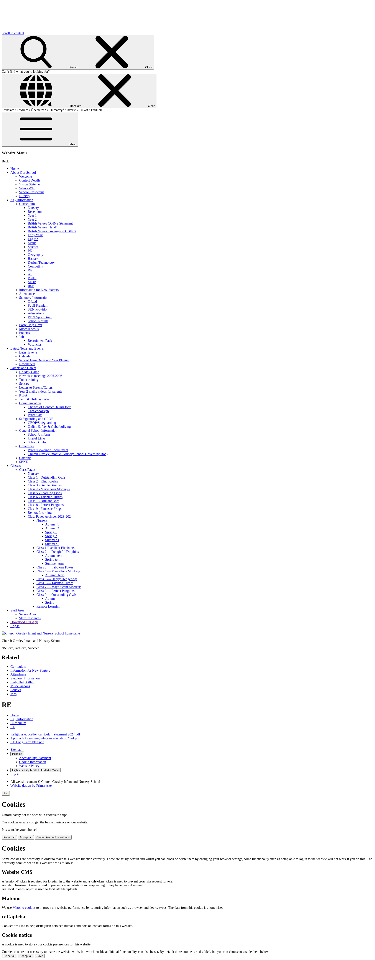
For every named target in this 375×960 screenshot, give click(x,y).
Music (32, 282)
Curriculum (27, 204)
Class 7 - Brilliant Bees (43, 501)
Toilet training (28, 380)
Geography (35, 254)
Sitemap (15, 749)
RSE (31, 286)
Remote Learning (40, 512)
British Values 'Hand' (42, 227)
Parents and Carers (23, 368)
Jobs (22, 337)
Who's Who (27, 188)
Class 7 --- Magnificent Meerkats (58, 587)
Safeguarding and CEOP (36, 419)
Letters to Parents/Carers (36, 387)
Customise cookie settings (53, 837)
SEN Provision (38, 309)
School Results (38, 321)
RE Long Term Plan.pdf (27, 742)
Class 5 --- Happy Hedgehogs (56, 579)
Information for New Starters (39, 290)
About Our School (23, 172)
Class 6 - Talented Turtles (45, 497)
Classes (15, 466)
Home (14, 168)
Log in (15, 626)
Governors (26, 446)
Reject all (9, 837)
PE (30, 251)
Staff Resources (30, 618)
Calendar (25, 356)
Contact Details (29, 180)
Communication (30, 403)
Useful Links (37, 438)
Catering (25, 458)
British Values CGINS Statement (50, 223)
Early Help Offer (30, 325)
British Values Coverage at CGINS (52, 231)
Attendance (27, 294)
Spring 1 (51, 532)
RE (30, 270)
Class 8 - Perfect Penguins (46, 505)
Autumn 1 (52, 524)
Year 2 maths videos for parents (40, 391)
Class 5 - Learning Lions (45, 493)
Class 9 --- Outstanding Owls (56, 594)
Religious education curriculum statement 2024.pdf (45, 734)
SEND (23, 462)
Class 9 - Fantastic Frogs (44, 509)
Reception (35, 211)
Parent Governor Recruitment (48, 450)
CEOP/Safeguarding (42, 423)
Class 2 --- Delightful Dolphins (57, 552)
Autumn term (54, 555)
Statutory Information (33, 297)
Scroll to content (13, 33)
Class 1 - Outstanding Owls (47, 477)
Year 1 (32, 215)
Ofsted (32, 301)
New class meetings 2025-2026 (40, 376)
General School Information (38, 430)
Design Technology (41, 262)
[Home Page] (41, 633)
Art (30, 274)
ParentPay (35, 415)
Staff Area (17, 610)
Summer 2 (52, 544)
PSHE (32, 278)
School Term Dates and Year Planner (44, 360)
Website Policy (29, 766)
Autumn (50, 598)
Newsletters (27, 364)
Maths (32, 243)
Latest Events (28, 352)
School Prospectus (31, 192)
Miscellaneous (29, 329)
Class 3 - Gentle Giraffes (45, 485)
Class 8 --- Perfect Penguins (55, 591)
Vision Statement (30, 184)
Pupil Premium (38, 305)
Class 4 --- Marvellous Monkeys (58, 571)
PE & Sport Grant (40, 317)
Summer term (54, 563)
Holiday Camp (29, 372)
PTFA (23, 395)
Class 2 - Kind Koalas (43, 481)
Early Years (35, 235)
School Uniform (39, 434)
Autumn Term (54, 575)
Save (39, 956)
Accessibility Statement (35, 758)
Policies (24, 333)
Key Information (21, 200)
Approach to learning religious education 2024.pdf (44, 738)
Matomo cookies (24, 907)
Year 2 (32, 219)
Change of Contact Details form (49, 407)
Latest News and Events (27, 348)
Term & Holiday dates (34, 399)
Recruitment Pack (40, 340)
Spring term (53, 559)
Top (5, 793)
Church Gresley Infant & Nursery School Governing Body (68, 454)
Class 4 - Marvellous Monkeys (49, 489)
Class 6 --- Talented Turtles (54, 583)
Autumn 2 (52, 528)
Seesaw (24, 383)
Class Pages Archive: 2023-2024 (50, 516)
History (33, 258)
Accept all (26, 837)
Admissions (36, 313)
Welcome (25, 176)
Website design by (31, 785)
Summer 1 (52, 540)
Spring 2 (51, 536)
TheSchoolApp (38, 411)
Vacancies (34, 344)
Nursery (24, 196)
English (33, 239)
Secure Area (27, 614)
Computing (35, 266)
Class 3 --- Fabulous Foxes (54, 567)
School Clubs (37, 442)
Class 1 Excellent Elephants (55, 548)
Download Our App (24, 622)
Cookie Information (32, 762)
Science (33, 247)
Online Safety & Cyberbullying (49, 426)
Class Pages (27, 469)
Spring (49, 602)
